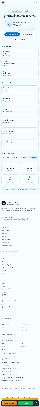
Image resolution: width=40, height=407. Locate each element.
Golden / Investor (26, 328)
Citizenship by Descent (28, 331)
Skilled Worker (5, 325)
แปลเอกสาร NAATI (6, 246)
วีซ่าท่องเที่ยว (5, 230)
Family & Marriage (26, 325)
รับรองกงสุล (4, 249)
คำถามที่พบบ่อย (5, 271)
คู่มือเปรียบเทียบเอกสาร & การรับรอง (11, 381)
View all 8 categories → (7, 334)
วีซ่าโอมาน (15, 157)
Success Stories (6, 365)
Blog (2, 274)
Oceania (23, 346)
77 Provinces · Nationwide (9, 375)
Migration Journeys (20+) (11, 362)
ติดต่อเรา (4, 277)
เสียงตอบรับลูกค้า (6, 265)
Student (23, 322)
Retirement (4, 331)
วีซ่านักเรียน (4, 234)
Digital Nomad (5, 328)
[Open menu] (36, 3)
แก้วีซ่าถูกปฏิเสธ (5, 243)
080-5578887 (29, 34)
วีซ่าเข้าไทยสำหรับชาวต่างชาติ (9, 252)
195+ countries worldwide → (8, 353)
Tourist (3, 322)
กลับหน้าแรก (12, 34)
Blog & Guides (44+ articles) (9, 371)
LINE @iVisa (21, 39)
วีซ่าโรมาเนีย (6, 157)
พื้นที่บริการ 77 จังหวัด (7, 268)
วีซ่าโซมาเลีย (24, 157)
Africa (3, 350)
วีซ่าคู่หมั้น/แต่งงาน (6, 240)
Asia (2, 343)
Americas (4, 346)
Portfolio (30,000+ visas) (9, 369)
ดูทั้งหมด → (33, 157)
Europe (23, 343)
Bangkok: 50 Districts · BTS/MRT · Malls (13, 378)
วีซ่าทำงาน (4, 237)
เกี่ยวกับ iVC (4, 262)
